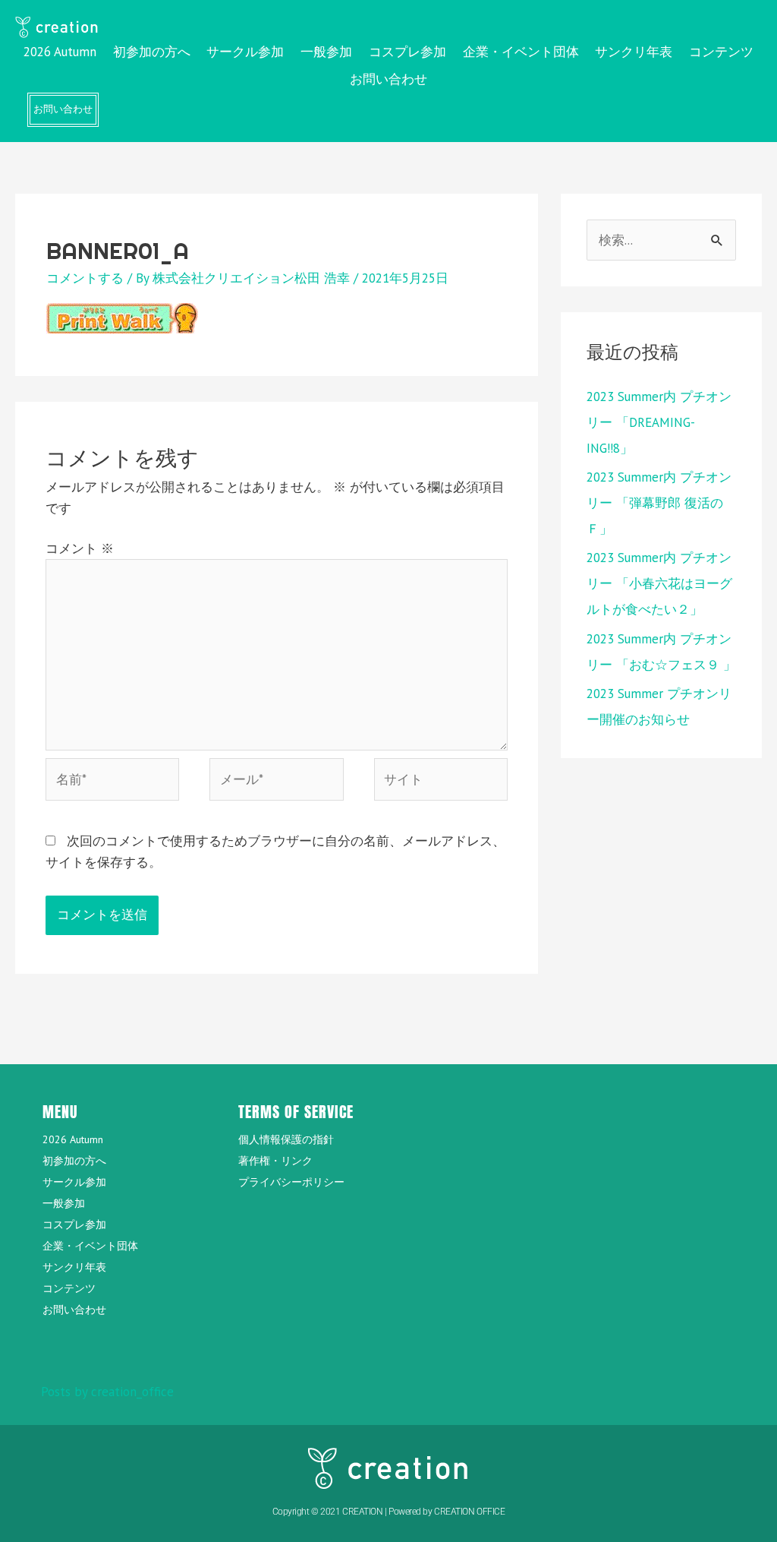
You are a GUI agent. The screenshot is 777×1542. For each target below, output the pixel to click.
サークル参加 (245, 51)
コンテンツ (721, 51)
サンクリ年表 (633, 51)
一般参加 (326, 51)
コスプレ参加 (407, 51)
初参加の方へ (151, 51)
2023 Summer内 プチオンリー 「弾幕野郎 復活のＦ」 (659, 503)
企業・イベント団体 (521, 51)
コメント (80, 548)
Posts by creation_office (107, 1391)
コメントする (85, 278)
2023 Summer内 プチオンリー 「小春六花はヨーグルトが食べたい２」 (659, 583)
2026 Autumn (60, 51)
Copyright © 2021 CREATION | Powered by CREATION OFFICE (388, 1511)
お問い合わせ (388, 79)
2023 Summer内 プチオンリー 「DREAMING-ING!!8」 (659, 422)
